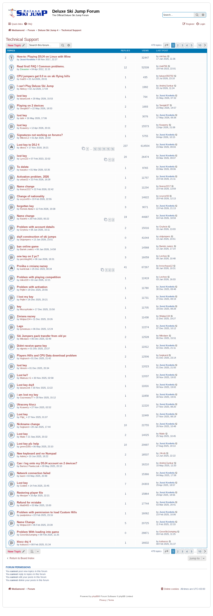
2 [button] (177, 45)
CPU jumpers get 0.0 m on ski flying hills (43, 76)
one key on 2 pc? (28, 256)
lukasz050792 (166, 76)
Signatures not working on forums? (40, 135)
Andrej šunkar (166, 85)
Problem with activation (32, 287)
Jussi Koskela (27, 59)
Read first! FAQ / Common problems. (40, 66)
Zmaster (24, 69)
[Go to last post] (168, 56)
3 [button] (182, 45)
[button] (166, 45)
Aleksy (23, 89)
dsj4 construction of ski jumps (36, 236)
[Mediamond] (29, 12)
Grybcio (163, 226)
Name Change (26, 522)
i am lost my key (27, 394)
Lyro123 (24, 158)
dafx (22, 118)
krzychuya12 (166, 266)
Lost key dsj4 (25, 384)
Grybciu (24, 229)
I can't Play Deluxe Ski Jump (35, 86)
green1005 (25, 446)
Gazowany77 (26, 397)
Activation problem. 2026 (33, 176)
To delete (22, 166)
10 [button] (199, 45)
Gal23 (23, 79)
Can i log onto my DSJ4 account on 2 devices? (47, 463)
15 (108, 149)
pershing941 (26, 259)
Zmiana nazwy (26, 316)
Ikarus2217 (25, 189)
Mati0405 (24, 505)
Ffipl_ (22, 417)
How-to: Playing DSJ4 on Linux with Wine (44, 56)
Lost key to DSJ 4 (28, 144)
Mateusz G (25, 378)
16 (112, 149)
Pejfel (22, 290)
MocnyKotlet (26, 309)
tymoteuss (25, 329)
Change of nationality (30, 196)
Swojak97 (25, 108)
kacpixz (24, 169)
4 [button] (187, 45)
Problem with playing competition (39, 277)
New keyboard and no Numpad (36, 453)
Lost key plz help (28, 443)
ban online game (27, 246)
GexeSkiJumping (28, 534)
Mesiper (24, 495)
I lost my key (25, 296)
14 (104, 149)
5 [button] (191, 45)
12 (95, 149)
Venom (23, 368)
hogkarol (24, 358)
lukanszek (25, 98)
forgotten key (25, 206)
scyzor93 (25, 199)
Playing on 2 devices (30, 105)
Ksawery (24, 128)
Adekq (23, 456)
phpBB (95, 596)
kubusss (24, 544)
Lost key (22, 414)
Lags (20, 326)
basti (22, 476)
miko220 (24, 280)
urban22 (24, 179)
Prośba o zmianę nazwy (32, 266)
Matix (22, 436)
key (19, 306)
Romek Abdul (26, 209)
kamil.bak (25, 269)
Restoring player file (30, 492)
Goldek (23, 485)
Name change (25, 186)
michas (163, 56)
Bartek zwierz (27, 249)
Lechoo (163, 256)
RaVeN (23, 218)
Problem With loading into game (38, 531)
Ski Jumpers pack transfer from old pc (41, 335)
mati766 (163, 66)
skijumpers (25, 239)
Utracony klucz (26, 404)
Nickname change (28, 424)
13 (99, 149)
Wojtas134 (25, 319)
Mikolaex (24, 338)
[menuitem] (28, 23)
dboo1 (23, 147)
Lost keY (22, 375)
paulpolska (25, 515)
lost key (22, 95)
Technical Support (22, 39)
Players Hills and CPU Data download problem (47, 355)
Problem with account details (35, 226)
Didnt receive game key (32, 345)
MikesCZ (24, 138)
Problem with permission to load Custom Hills (47, 512)
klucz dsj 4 (24, 541)
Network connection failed (33, 473)
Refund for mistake (29, 502)
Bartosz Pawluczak (30, 466)
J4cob (162, 453)
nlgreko (23, 348)
